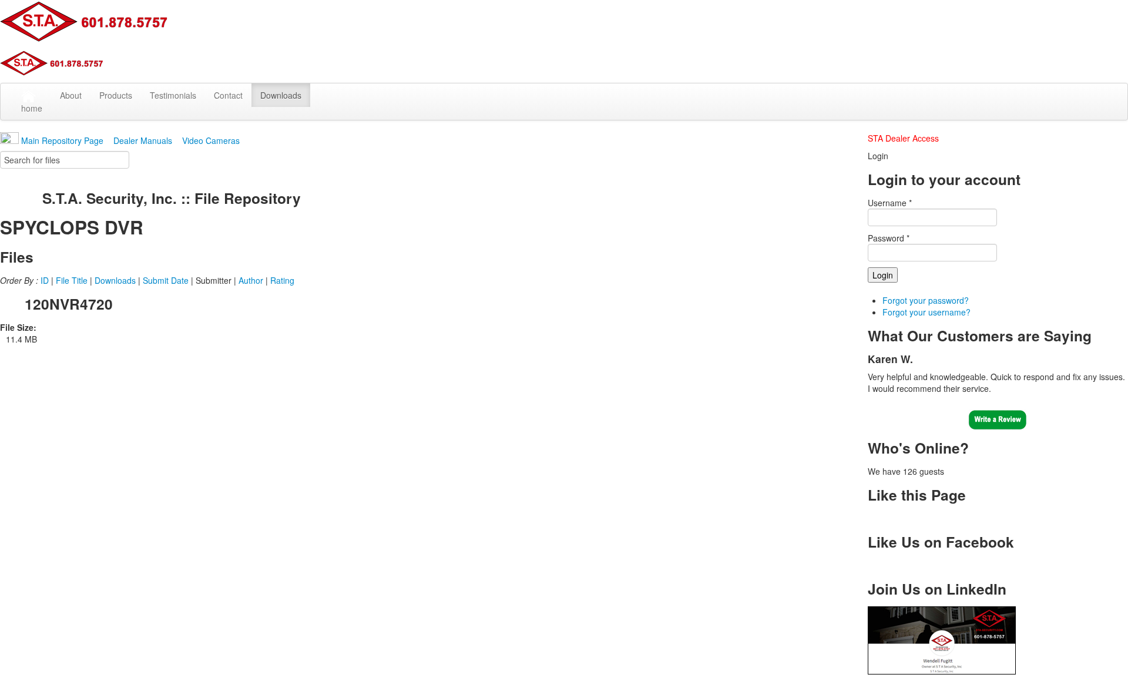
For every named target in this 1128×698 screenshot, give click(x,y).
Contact (228, 95)
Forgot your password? (925, 300)
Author (251, 280)
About (71, 95)
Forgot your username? (926, 312)
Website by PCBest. (647, 686)
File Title (72, 280)
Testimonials (173, 95)
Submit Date (166, 280)
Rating (282, 280)
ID (45, 280)
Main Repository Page (61, 140)
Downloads (280, 95)
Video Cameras (211, 140)
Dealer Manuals (143, 140)
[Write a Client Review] (997, 417)
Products (115, 95)
